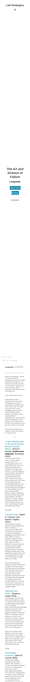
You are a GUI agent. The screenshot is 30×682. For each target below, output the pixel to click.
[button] (15, 9)
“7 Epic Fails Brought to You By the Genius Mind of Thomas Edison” (14, 445)
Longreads (9, 367)
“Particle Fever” (12, 514)
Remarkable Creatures (10, 654)
